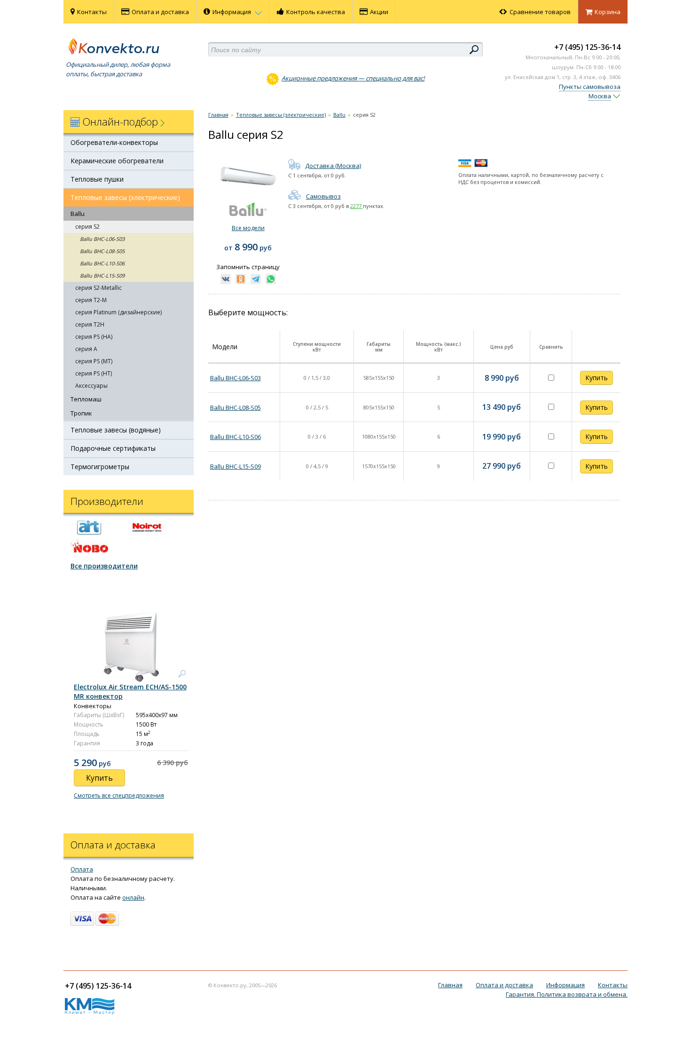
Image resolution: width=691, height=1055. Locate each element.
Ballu (78, 213)
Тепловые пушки (97, 179)
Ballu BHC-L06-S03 (102, 238)
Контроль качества (315, 12)
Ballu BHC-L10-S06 (102, 263)
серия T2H (89, 324)
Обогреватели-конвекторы (114, 142)
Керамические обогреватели (117, 160)
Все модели (248, 228)
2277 (356, 205)
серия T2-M (91, 300)
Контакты (92, 12)
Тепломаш (86, 399)
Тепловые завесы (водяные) (116, 429)
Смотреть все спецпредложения (119, 795)
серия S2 (87, 227)
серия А (86, 349)
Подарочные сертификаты (113, 448)
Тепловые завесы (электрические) (125, 197)
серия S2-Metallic (98, 288)
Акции (379, 12)
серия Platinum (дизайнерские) (118, 312)
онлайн (133, 897)
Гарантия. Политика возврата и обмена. (567, 994)
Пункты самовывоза (589, 86)
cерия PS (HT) (93, 373)
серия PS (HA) (93, 337)
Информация (232, 12)
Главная (218, 114)
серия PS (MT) (93, 361)
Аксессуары (91, 386)
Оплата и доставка (160, 12)
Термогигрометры (100, 466)
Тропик (81, 413)
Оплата (82, 869)
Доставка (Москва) (333, 165)
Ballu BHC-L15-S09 (102, 275)
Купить (596, 377)
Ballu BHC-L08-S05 (102, 251)
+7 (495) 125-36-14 (587, 47)
